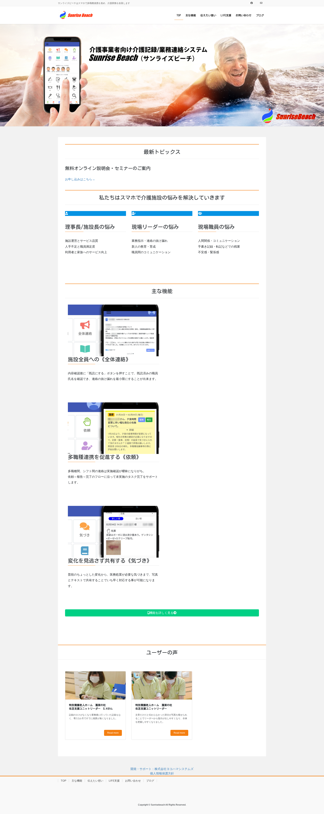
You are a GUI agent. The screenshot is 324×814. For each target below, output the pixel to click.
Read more (113, 733)
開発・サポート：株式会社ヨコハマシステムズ (162, 769)
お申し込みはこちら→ (80, 179)
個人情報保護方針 (162, 773)
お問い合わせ (133, 780)
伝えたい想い (95, 780)
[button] (162, 612)
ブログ (150, 780)
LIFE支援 (114, 780)
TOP (63, 780)
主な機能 (77, 780)
